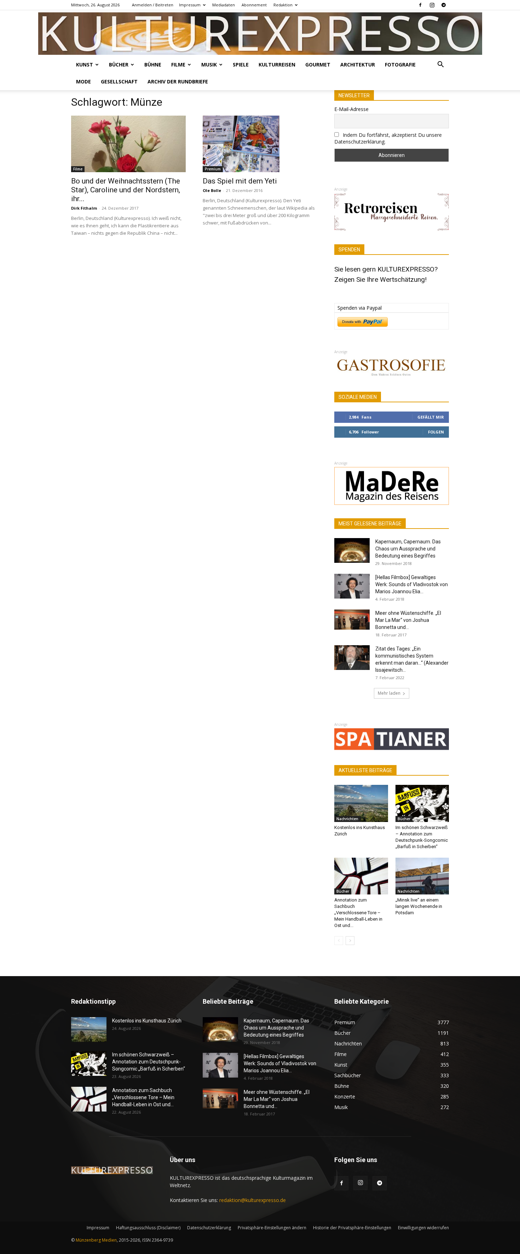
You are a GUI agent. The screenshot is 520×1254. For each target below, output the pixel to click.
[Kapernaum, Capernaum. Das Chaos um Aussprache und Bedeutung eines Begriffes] (352, 550)
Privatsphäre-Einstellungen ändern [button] (272, 1228)
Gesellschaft (119, 81)
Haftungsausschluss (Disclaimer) (148, 1228)
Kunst (84, 64)
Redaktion (283, 4)
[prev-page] (338, 940)
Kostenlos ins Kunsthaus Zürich (146, 1020)
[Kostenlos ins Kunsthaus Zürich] (361, 803)
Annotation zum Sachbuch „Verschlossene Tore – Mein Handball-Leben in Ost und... (358, 912)
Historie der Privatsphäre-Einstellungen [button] (352, 1228)
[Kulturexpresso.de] (260, 33)
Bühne (152, 64)
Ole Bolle (212, 190)
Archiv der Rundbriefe (178, 81)
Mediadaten (223, 4)
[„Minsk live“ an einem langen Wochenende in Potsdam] (422, 876)
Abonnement (254, 4)
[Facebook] (420, 5)
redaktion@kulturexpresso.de (252, 1200)
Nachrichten (347, 818)
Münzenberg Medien (96, 1240)
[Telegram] (443, 5)
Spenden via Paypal (359, 307)
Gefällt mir (430, 417)
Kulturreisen (277, 64)
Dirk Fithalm (84, 208)
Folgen (436, 431)
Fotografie (400, 64)
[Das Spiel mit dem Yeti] (260, 144)
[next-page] (350, 940)
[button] (440, 65)
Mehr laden (389, 693)
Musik (209, 64)
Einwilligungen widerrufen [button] (423, 1228)
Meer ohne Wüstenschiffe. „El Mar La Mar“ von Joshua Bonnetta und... (408, 620)
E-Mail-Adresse (351, 109)
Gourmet (317, 64)
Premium (213, 169)
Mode (83, 81)
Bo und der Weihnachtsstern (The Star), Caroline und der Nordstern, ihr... (125, 190)
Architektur (357, 64)
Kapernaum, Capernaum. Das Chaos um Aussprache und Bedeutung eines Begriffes (408, 549)
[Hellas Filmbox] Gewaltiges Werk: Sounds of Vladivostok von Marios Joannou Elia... (411, 584)
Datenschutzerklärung (209, 1228)
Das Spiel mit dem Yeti (240, 181)
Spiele (241, 64)
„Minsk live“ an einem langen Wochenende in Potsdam (418, 906)
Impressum (190, 4)
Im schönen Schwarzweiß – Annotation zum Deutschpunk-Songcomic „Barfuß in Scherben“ (148, 1062)
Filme (178, 64)
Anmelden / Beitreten (152, 4)
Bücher (118, 64)
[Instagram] (432, 5)
